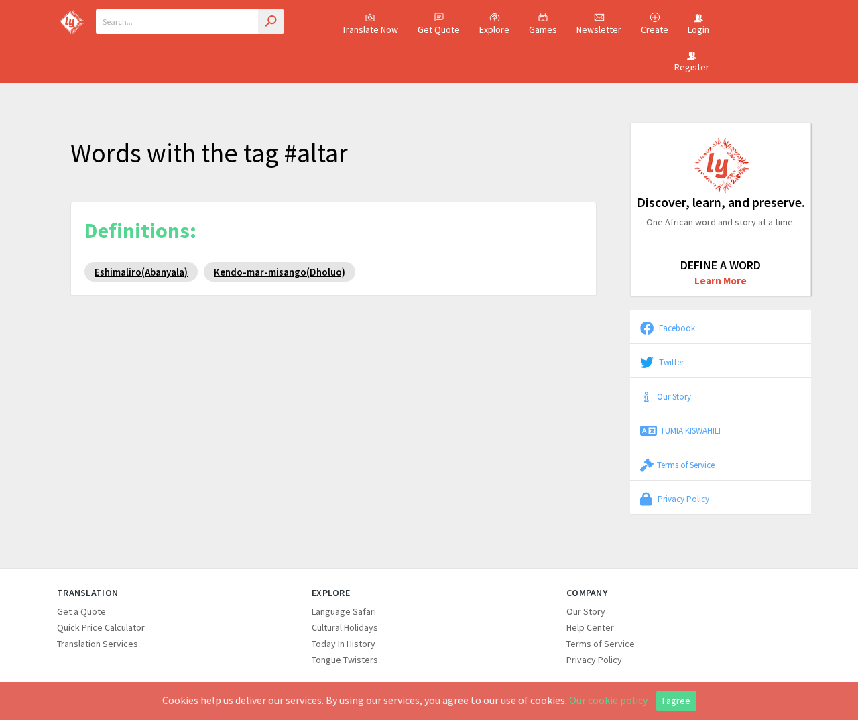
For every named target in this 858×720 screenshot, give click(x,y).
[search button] (271, 21)
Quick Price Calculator (101, 627)
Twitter (670, 362)
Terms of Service (686, 464)
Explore (494, 29)
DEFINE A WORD (720, 265)
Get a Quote (81, 611)
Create (654, 29)
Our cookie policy (608, 700)
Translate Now (370, 29)
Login (698, 29)
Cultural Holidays (345, 627)
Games (543, 29)
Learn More (720, 281)
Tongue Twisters (345, 660)
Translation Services (97, 644)
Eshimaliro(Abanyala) (141, 271)
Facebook (676, 327)
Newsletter (598, 29)
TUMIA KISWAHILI (690, 430)
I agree (676, 701)
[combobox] (190, 21)
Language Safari (344, 611)
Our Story (674, 396)
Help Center (590, 627)
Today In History (343, 644)
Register (691, 67)
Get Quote (439, 29)
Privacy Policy (682, 498)
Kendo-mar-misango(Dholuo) (279, 271)
